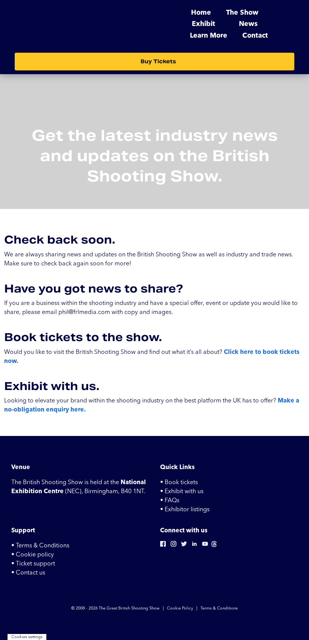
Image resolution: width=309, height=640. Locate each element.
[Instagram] (173, 545)
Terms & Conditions (219, 608)
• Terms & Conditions (40, 545)
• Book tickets (179, 482)
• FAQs (169, 500)
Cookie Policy (180, 608)
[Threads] (214, 545)
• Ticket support (33, 563)
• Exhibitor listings (185, 509)
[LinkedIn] (194, 545)
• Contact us (28, 572)
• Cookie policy (32, 554)
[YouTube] (205, 545)
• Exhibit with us (181, 491)
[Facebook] (163, 545)
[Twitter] (184, 545)
